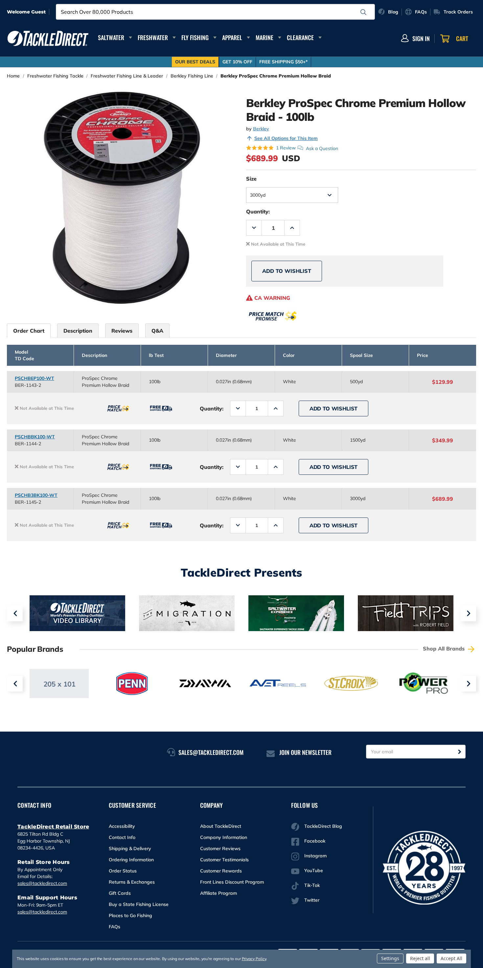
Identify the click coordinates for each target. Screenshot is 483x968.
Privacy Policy (254, 958)
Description (77, 330)
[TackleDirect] (48, 38)
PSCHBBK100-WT (35, 437)
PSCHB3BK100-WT (36, 495)
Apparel (232, 37)
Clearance (300, 37)
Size (251, 178)
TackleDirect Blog (323, 826)
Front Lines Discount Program (232, 882)
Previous (15, 613)
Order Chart (28, 330)
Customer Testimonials (224, 860)
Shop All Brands (444, 648)
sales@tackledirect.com (42, 883)
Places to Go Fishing (130, 915)
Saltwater (111, 37)
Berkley (261, 129)
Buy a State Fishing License (139, 904)
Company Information (223, 837)
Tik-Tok (312, 885)
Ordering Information (131, 860)
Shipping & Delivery (130, 848)
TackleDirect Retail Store (53, 827)
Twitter (311, 900)
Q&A (157, 330)
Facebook (314, 841)
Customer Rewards (221, 871)
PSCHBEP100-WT (34, 378)
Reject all (420, 958)
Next (468, 613)
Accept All (451, 958)
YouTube (313, 870)
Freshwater (153, 37)
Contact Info (122, 837)
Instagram (315, 856)
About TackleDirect (220, 826)
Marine (264, 37)
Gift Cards (120, 893)
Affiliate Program (218, 893)
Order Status (123, 871)
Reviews (121, 330)
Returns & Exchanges (132, 882)
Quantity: (258, 211)
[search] (363, 12)
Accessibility (122, 826)
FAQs (114, 927)
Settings (390, 958)
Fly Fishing (195, 37)
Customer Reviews (220, 848)
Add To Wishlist (286, 271)
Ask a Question (322, 148)
